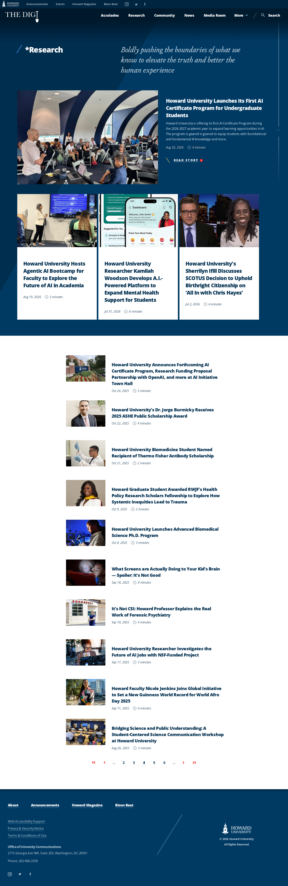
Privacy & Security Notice (26, 828)
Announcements (37, 4)
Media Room (215, 15)
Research (136, 15)
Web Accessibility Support (26, 821)
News (189, 15)
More (238, 15)
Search (274, 15)
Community (164, 15)
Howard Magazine (84, 4)
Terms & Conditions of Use (27, 835)
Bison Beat (111, 4)
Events (60, 4)
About (13, 805)
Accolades (110, 15)
